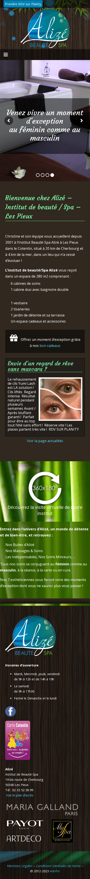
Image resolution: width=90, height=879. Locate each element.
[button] (6, 54)
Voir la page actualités (45, 440)
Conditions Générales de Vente (58, 866)
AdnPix (55, 871)
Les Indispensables (21, 556)
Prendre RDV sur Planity (23, 4)
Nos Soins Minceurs (54, 556)
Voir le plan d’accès (19, 795)
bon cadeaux (50, 345)
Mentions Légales (20, 866)
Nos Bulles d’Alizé (19, 544)
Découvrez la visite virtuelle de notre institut (45, 510)
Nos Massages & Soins (24, 550)
